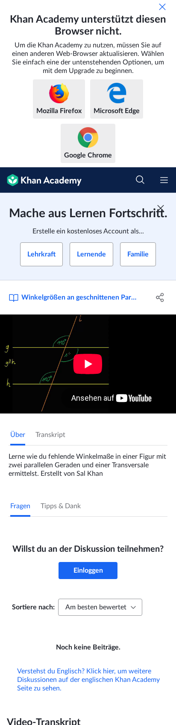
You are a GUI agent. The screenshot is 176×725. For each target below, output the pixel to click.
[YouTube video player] (88, 363)
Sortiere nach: (33, 607)
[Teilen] (160, 297)
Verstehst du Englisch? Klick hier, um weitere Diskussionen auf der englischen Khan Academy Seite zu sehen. (88, 680)
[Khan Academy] (41, 180)
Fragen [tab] (20, 506)
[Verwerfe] (162, 7)
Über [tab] (17, 434)
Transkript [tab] (50, 434)
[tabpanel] (88, 461)
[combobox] (100, 607)
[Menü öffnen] (164, 180)
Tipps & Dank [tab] (61, 506)
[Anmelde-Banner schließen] (160, 208)
